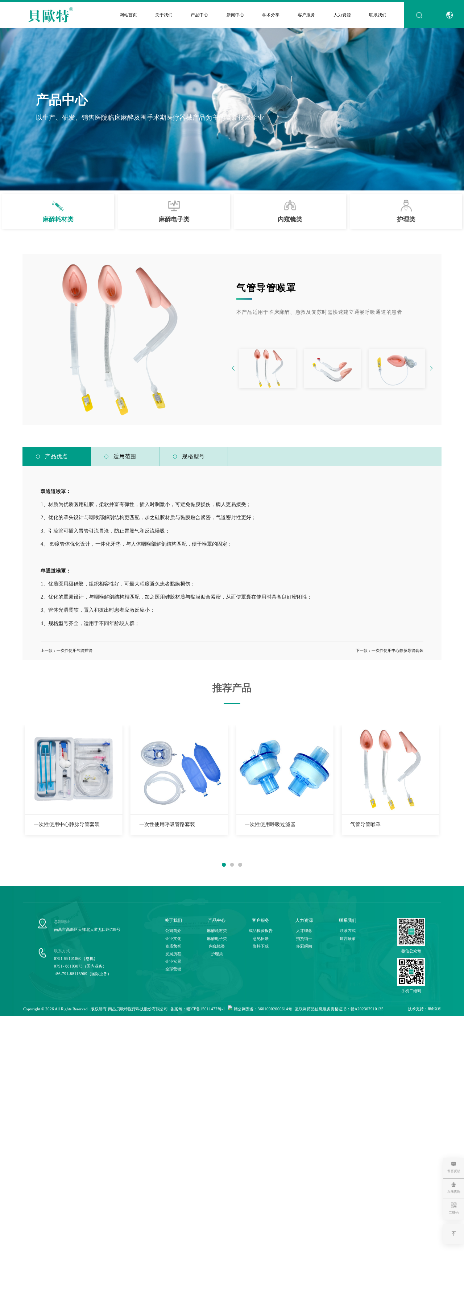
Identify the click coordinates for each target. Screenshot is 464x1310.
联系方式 (348, 931)
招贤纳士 (304, 939)
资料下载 (261, 946)
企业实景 (173, 962)
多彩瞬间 (304, 946)
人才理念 (304, 931)
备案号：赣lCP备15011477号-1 (197, 1009)
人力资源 (342, 14)
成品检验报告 (261, 931)
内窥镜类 (217, 946)
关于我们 (164, 14)
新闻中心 (235, 14)
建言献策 (348, 939)
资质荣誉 (173, 946)
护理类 (217, 954)
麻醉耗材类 (217, 931)
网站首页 (128, 14)
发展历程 (173, 954)
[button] (431, 369)
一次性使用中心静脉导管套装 (397, 651)
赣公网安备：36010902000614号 (263, 1009)
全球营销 (173, 969)
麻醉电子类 (217, 939)
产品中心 (199, 14)
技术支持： (418, 1009)
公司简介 (173, 931)
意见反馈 (261, 939)
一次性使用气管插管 (74, 651)
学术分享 (270, 14)
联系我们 (377, 14)
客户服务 (306, 14)
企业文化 (173, 939)
